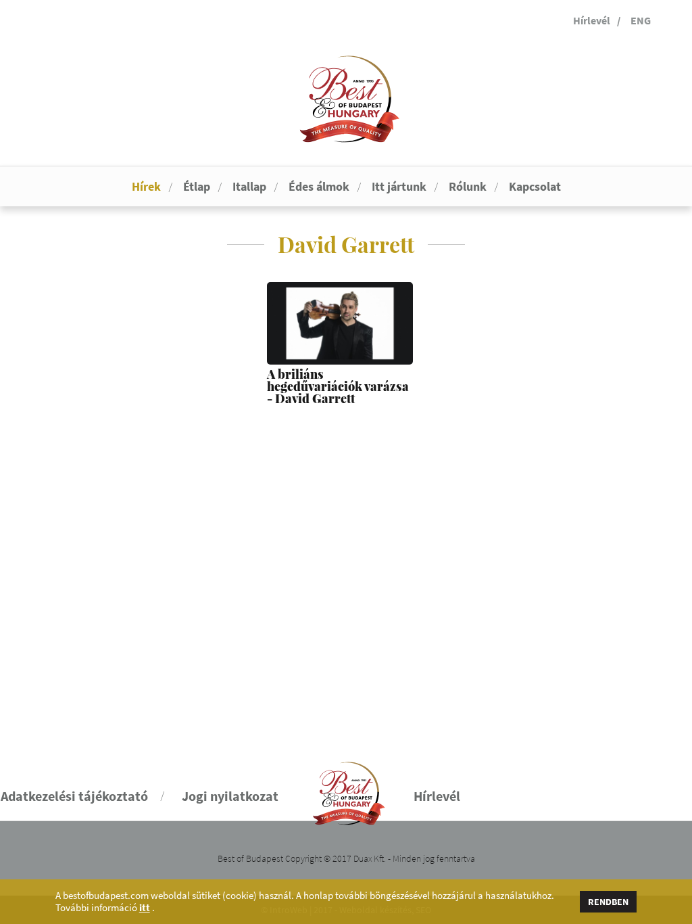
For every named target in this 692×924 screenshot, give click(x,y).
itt (144, 908)
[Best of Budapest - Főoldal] (346, 788)
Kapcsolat (535, 186)
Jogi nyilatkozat (230, 795)
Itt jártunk (399, 186)
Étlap (196, 186)
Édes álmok (319, 186)
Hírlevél (591, 20)
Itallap (249, 186)
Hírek (146, 186)
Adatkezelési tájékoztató (74, 795)
